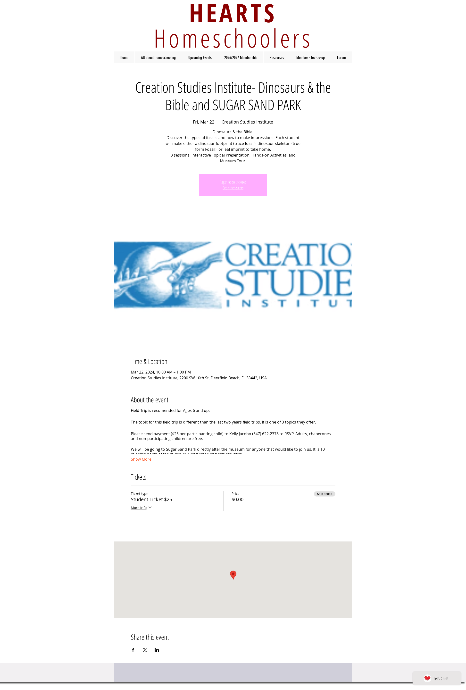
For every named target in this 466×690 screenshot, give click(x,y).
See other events (233, 188)
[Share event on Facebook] (133, 650)
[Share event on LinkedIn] (157, 650)
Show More (141, 459)
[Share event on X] (145, 650)
